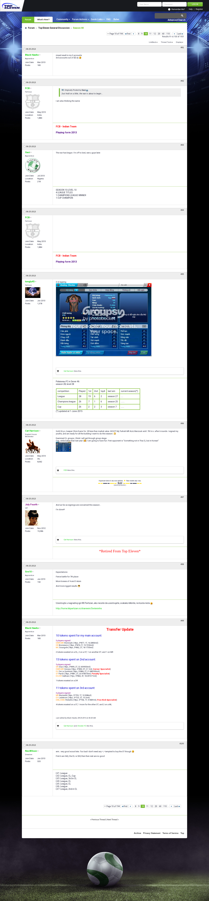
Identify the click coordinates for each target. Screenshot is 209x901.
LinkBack (152, 42)
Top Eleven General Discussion (54, 28)
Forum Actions (79, 19)
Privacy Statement (151, 833)
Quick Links (97, 19)
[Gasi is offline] (32, 165)
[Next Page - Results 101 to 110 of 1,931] (174, 33)
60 (163, 33)
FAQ (108, 19)
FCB (65, 470)
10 (146, 33)
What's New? (43, 19)
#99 (182, 621)
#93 (182, 145)
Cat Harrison (68, 371)
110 (168, 33)
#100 (182, 744)
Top (182, 833)
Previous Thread (98, 819)
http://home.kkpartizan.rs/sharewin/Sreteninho (79, 608)
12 (155, 33)
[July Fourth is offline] (32, 518)
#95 (182, 274)
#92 (182, 81)
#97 (182, 497)
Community (62, 19)
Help (190, 9)
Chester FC (81, 726)
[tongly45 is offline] (32, 292)
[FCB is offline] (32, 101)
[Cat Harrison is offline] (32, 446)
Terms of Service (170, 833)
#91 (182, 47)
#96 (182, 423)
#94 (182, 210)
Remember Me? (178, 9)
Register (199, 9)
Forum (28, 19)
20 (159, 33)
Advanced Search (176, 20)
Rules (116, 19)
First (129, 33)
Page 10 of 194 (116, 33)
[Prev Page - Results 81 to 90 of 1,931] (133, 33)
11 (150, 33)
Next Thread (112, 819)
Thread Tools (166, 42)
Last (179, 33)
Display (179, 42)
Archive (137, 833)
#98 (182, 564)
